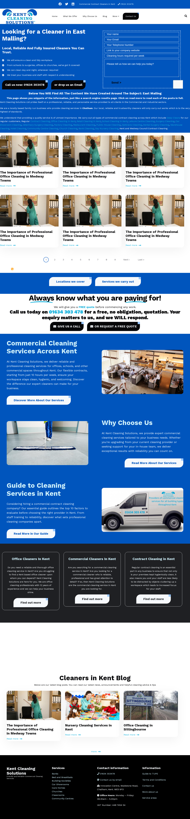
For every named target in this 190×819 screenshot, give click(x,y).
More (116, 18)
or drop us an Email (68, 84)
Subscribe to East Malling (12, 269)
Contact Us (131, 16)
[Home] (19, 16)
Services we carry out (118, 281)
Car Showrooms (60, 784)
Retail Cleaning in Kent (89, 121)
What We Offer (70, 16)
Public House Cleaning (108, 125)
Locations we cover (70, 281)
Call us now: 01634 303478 (25, 84)
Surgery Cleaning (165, 121)
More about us (150, 792)
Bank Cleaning (86, 128)
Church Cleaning (68, 128)
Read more (6, 185)
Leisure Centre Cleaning (142, 121)
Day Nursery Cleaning (106, 128)
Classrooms (58, 795)
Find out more (30, 602)
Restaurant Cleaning (84, 125)
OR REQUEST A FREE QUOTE (116, 326)
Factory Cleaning (63, 125)
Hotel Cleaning (18, 128)
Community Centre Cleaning (42, 128)
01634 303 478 (66, 312)
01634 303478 (127, 4)
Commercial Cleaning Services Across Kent (42, 347)
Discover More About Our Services (39, 400)
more (94, 751)
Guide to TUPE (150, 773)
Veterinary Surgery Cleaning (38, 125)
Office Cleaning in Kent (63, 121)
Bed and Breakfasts (62, 777)
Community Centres (63, 798)
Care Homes (58, 788)
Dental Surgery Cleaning (156, 125)
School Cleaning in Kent (114, 121)
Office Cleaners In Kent (31, 559)
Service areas (149, 798)
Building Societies (61, 780)
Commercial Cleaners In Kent (92, 559)
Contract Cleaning (40, 121)
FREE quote (86, 307)
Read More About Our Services (154, 463)
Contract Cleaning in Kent (154, 559)
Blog (105, 16)
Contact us (148, 785)
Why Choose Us (90, 16)
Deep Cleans (173, 117)
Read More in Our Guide (31, 533)
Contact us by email (111, 779)
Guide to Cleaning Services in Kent (36, 489)
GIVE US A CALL (69, 326)
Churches (57, 791)
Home (54, 16)
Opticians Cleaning (132, 125)
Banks (55, 773)
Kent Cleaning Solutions (21, 770)
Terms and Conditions (154, 779)
